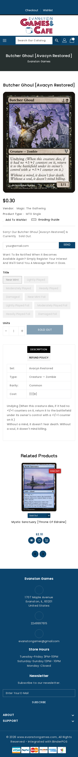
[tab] (38, 349)
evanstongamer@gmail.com (39, 641)
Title (6, 272)
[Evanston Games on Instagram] (39, 4)
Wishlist (48, 10)
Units (6, 323)
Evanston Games (39, 61)
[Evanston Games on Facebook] (32, 4)
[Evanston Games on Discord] (46, 4)
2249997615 (39, 623)
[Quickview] (31, 540)
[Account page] (65, 40)
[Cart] (72, 40)
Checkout (31, 10)
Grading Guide (49, 220)
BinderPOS (60, 741)
